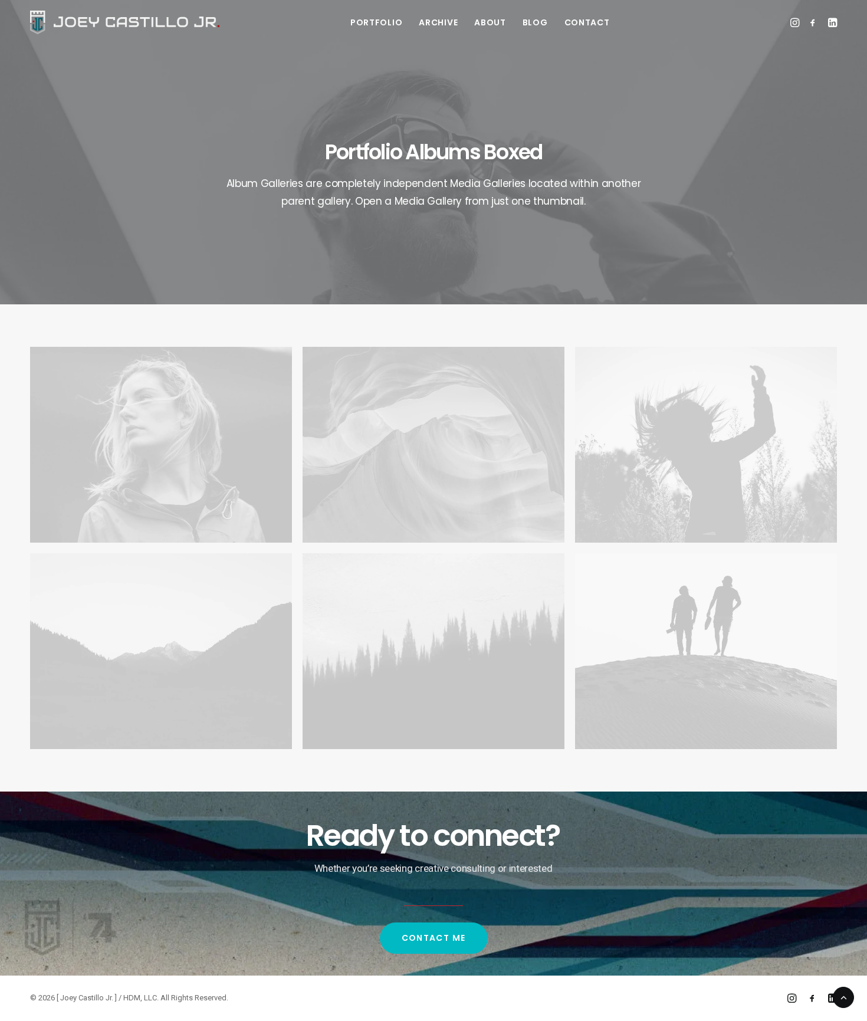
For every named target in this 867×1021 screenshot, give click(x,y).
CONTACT (587, 22)
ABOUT (490, 22)
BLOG (535, 22)
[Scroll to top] (843, 996)
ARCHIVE (438, 22)
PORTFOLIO (376, 22)
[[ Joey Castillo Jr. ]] (124, 22)
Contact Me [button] (434, 938)
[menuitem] (376, 22)
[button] (796, 22)
